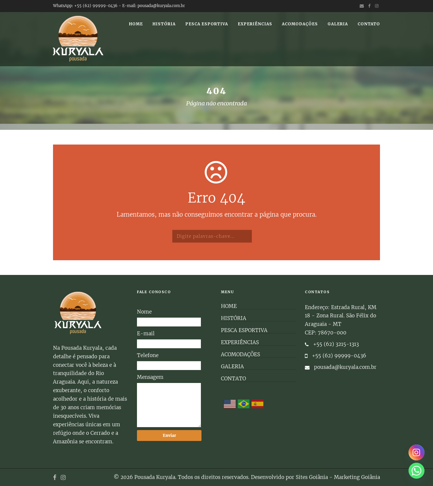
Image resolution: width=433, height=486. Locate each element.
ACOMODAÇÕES (300, 23)
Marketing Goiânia (357, 477)
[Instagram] (416, 452)
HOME (136, 23)
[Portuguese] (244, 404)
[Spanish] (258, 404)
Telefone (147, 355)
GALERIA (338, 23)
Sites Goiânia (312, 477)
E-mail (146, 333)
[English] (230, 404)
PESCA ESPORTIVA (206, 23)
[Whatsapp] (416, 471)
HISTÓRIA (164, 23)
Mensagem (150, 377)
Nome (144, 311)
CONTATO (369, 23)
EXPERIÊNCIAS (255, 23)
